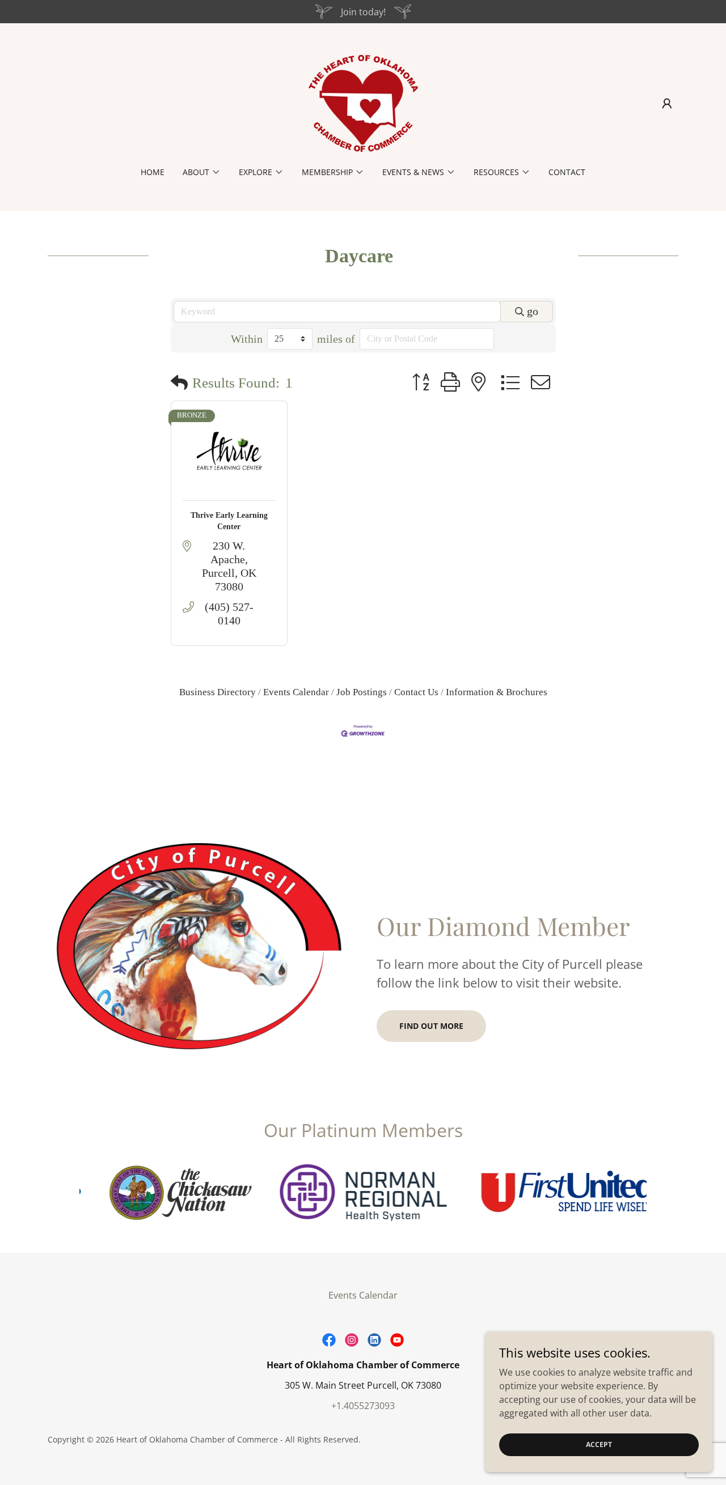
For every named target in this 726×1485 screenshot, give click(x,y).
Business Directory (217, 692)
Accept (599, 1444)
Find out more (431, 1025)
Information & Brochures (496, 692)
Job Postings (361, 692)
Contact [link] (566, 172)
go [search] (532, 311)
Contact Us (416, 692)
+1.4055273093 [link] (363, 1405)
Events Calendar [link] (363, 1295)
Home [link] (152, 172)
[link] (362, 102)
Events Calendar (296, 692)
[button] (667, 103)
